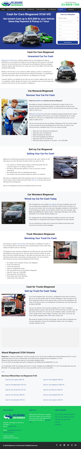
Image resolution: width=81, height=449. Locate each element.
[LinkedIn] (60, 445)
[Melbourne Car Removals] (12, 4)
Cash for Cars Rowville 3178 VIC (15, 400)
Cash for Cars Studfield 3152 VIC (53, 395)
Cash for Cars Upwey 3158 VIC (14, 379)
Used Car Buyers (41, 9)
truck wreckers (21, 244)
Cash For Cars (21, 9)
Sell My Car (31, 9)
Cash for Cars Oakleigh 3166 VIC (53, 379)
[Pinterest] (64, 445)
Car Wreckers (11, 9)
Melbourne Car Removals (9, 60)
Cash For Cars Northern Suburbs (65, 414)
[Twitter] (68, 445)
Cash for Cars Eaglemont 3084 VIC (53, 384)
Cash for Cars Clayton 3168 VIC (15, 395)
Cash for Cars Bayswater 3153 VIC (15, 384)
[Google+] (75, 445)
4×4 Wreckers (52, 9)
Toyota (48, 210)
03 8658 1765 (70, 4)
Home (3, 9)
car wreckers (53, 204)
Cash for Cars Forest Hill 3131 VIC (15, 390)
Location (61, 9)
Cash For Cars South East (62, 419)
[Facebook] (56, 445)
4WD (49, 315)
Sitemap (57, 422)
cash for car (39, 100)
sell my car (35, 180)
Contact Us (71, 9)
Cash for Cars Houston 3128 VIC (53, 400)
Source (3, 371)
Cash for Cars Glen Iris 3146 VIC (53, 390)
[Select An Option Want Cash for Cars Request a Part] (68, 18)
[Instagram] (71, 445)
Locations (58, 424)
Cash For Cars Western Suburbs (64, 417)
